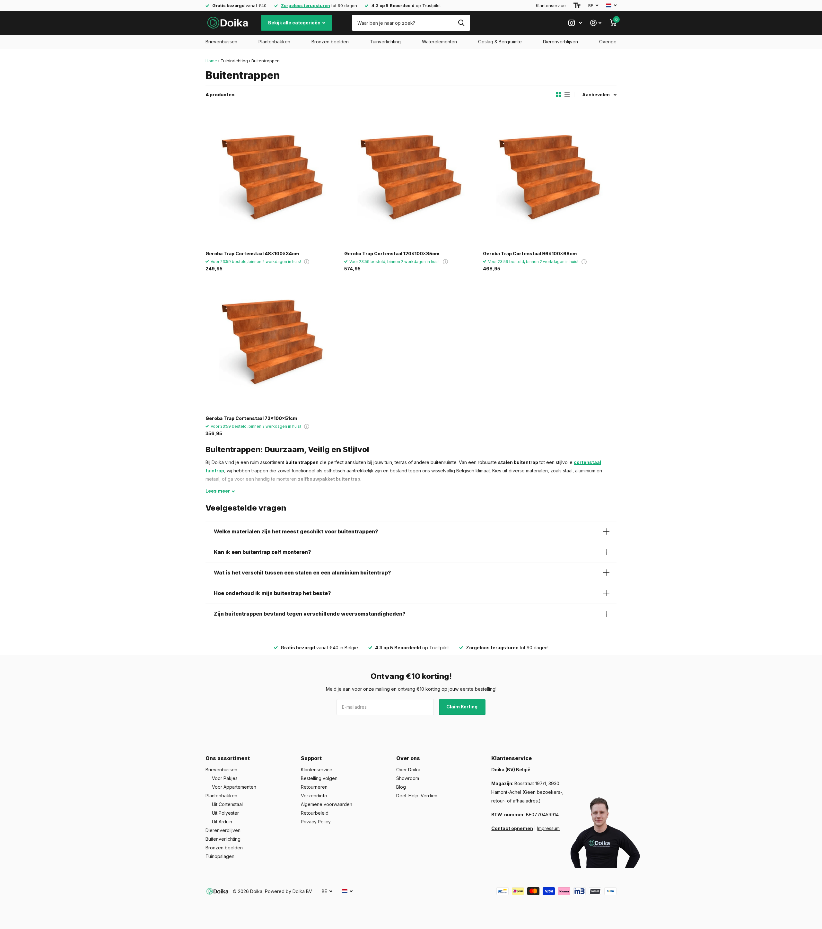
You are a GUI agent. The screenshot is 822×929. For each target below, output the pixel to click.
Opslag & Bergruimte (500, 41)
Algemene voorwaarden (326, 804)
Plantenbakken (274, 41)
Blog (401, 787)
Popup (306, 261)
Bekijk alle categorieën (294, 22)
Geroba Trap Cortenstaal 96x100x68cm (530, 253)
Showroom (407, 778)
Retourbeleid (314, 813)
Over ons (408, 758)
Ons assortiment (228, 758)
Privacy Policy (316, 821)
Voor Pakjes (225, 778)
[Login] (596, 23)
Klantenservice (551, 5)
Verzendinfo (314, 795)
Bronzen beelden (330, 41)
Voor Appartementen (234, 787)
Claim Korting (462, 706)
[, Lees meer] (575, 23)
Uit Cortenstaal (227, 804)
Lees (218, 491)
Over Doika (408, 769)
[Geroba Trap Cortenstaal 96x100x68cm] (549, 179)
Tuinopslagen (220, 856)
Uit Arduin (222, 821)
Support (311, 758)
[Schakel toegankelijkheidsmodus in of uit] (577, 5)
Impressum (548, 828)
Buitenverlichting (223, 839)
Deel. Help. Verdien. (417, 795)
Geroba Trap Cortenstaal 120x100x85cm (391, 253)
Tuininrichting (234, 60)
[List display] (567, 95)
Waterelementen (439, 41)
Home (211, 60)
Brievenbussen (221, 41)
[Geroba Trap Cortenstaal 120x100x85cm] (411, 179)
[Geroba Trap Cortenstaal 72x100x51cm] (272, 344)
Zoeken (461, 23)
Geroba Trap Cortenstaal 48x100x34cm (252, 253)
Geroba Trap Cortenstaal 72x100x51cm (251, 418)
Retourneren (314, 787)
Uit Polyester (225, 813)
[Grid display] (558, 95)
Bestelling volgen (319, 778)
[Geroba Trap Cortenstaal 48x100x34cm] (272, 179)
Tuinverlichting (385, 41)
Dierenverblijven (560, 41)
